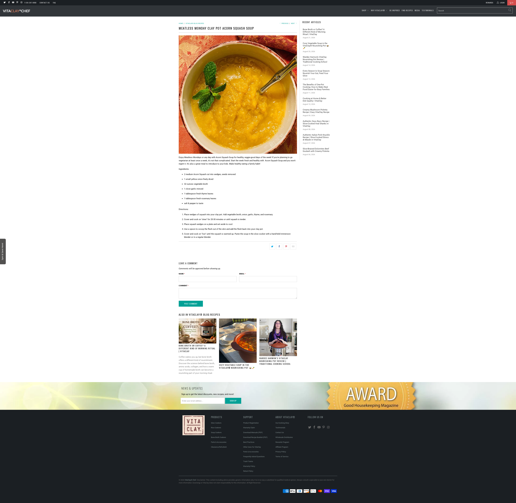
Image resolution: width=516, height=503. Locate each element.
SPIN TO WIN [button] (77, 266)
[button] (104, 3)
